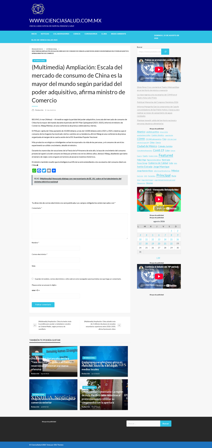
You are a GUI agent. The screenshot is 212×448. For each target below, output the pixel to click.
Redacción (39, 110)
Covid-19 (158, 150)
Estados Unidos (153, 156)
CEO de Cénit (171, 139)
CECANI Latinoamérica (153, 139)
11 (146, 239)
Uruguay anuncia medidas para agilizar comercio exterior (53, 400)
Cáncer (173, 150)
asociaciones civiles (143, 135)
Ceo (164, 139)
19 (153, 243)
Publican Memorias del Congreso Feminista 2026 (157, 102)
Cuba (167, 150)
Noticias (45, 34)
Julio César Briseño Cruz (162, 171)
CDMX (141, 138)
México (175, 170)
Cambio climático (157, 135)
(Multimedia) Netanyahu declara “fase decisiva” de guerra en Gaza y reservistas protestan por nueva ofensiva (51, 364)
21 (165, 243)
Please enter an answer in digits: (44, 285)
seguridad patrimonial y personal (164, 180)
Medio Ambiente (118, 34)
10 (140, 239)
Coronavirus (91, 34)
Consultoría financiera (144, 151)
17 (140, 243)
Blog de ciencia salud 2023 (44, 40)
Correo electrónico (39, 254)
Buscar (139, 47)
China (152, 142)
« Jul (158, 257)
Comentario (37, 208)
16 (178, 239)
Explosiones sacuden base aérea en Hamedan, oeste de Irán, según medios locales (102, 365)
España (145, 156)
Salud (138, 180)
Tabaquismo (141, 183)
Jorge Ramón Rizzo (145, 171)
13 (159, 239)
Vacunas (149, 183)
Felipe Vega (141, 160)
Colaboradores (61, 34)
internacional (51, 49)
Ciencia (76, 34)
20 (159, 243)
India (171, 163)
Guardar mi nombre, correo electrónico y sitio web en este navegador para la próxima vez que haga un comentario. (78, 279)
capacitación (169, 135)
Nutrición (140, 176)
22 (171, 243)
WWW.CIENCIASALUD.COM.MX (65, 20)
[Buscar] (165, 52)
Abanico (141, 131)
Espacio (139, 156)
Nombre (35, 243)
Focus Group (142, 163)
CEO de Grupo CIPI (143, 142)
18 (146, 243)
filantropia (166, 160)
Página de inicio (37, 49)
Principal (163, 175)
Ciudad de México (147, 146)
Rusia (174, 176)
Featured (166, 155)
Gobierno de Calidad (158, 163)
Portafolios (151, 176)
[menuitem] (34, 34)
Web (33, 266)
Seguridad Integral (147, 180)
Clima (104, 34)
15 (171, 239)
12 (153, 239)
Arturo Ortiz (164, 132)
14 (165, 239)
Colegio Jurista (165, 146)
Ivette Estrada (144, 166)
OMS (145, 176)
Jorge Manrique (161, 166)
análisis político (152, 132)
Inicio (34, 34)
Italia (175, 163)
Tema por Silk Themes (54, 445)
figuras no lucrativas (154, 160)
